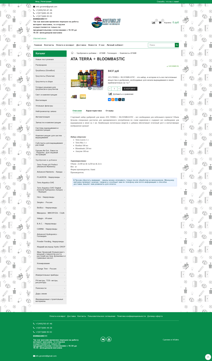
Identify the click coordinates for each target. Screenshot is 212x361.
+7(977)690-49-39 (44, 13)
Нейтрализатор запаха (46, 111)
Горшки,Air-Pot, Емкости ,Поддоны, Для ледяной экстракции (47, 152)
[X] (119, 99)
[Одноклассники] (112, 99)
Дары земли (41, 293)
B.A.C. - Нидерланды (46, 223)
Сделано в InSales (171, 340)
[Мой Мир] (116, 99)
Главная (38, 45)
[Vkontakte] (103, 339)
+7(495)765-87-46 (44, 10)
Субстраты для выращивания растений (49, 144)
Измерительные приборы (47, 275)
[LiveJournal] (123, 99)
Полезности (41, 288)
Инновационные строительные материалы (49, 300)
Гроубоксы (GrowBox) (45, 70)
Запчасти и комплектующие (48, 122)
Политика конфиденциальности (131, 316)
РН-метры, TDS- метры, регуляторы (47, 281)
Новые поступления (45, 59)
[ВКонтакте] (109, 99)
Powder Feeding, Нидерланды (50, 241)
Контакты (49, 45)
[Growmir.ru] (106, 22)
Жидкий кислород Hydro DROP (51, 246)
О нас (102, 45)
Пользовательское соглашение (101, 316)
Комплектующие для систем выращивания (49, 136)
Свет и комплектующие (46, 94)
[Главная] (72, 53)
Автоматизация (43, 117)
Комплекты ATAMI (128, 53)
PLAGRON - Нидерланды (48, 177)
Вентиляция (41, 100)
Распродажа (41, 65)
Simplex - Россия (44, 202)
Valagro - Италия (44, 218)
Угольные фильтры (44, 105)
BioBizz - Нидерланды (47, 207)
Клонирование (43, 263)
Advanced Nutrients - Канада (49, 172)
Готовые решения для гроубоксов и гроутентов (47, 88)
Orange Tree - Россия (46, 268)
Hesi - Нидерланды (45, 197)
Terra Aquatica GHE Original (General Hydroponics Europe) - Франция (50, 190)
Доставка (81, 45)
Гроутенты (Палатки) (45, 76)
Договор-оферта (155, 316)
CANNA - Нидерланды (47, 229)
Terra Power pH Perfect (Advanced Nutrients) (47, 165)
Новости (92, 45)
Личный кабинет (115, 45)
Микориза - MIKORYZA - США (50, 213)
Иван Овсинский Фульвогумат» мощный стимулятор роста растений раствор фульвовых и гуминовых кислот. (51, 255)
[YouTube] (108, 339)
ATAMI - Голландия (108, 53)
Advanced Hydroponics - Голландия (47, 235)
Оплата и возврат (65, 45)
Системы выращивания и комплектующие (47, 129)
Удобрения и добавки (86, 53)
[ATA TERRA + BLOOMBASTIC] (87, 78)
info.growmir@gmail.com (46, 6)
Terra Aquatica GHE (45, 182)
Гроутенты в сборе (44, 81)
